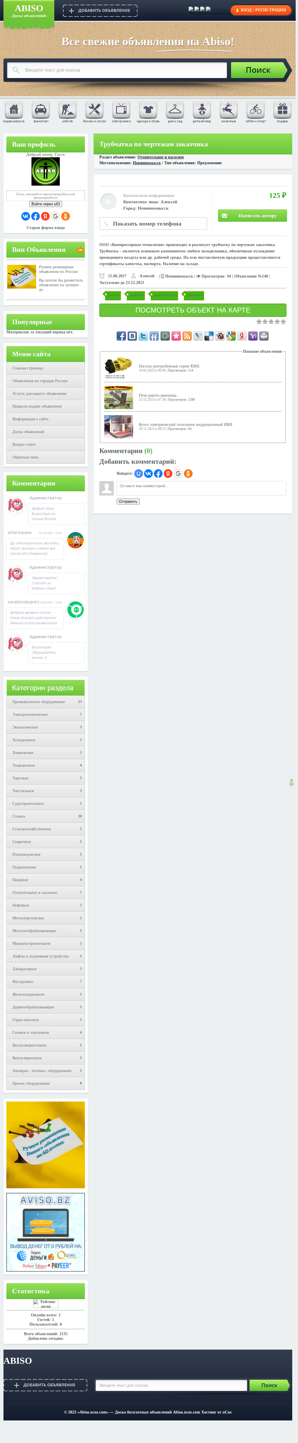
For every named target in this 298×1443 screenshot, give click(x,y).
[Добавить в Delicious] (209, 336)
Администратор (45, 498)
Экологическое (25, 727)
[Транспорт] (40, 111)
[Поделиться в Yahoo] (253, 336)
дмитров (137, 295)
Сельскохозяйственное (31, 829)
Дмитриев (195, 295)
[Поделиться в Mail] (165, 336)
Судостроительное (28, 803)
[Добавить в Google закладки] (231, 336)
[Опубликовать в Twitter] (202, 10)
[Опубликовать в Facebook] (196, 10)
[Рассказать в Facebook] (121, 336)
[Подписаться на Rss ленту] (187, 336)
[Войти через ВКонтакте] (25, 216)
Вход (246, 10)
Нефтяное (20, 905)
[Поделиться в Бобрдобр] (220, 336)
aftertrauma (19, 532)
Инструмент (22, 982)
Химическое (22, 753)
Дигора (114, 295)
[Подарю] (282, 111)
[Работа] (67, 111)
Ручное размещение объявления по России (58, 269)
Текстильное (23, 791)
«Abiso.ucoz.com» (93, 1412)
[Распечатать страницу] (264, 336)
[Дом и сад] (175, 111)
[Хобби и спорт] (255, 111)
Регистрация (270, 10)
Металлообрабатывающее (34, 931)
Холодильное (23, 740)
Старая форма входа (46, 228)
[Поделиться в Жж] (198, 336)
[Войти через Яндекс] (45, 216)
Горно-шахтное (25, 1020)
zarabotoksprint (23, 602)
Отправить (128, 501)
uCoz (227, 1412)
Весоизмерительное (29, 1045)
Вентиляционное (27, 1058)
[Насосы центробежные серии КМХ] (118, 368)
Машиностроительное (31, 943)
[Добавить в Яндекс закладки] (242, 336)
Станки (18, 816)
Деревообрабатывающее (33, 1007)
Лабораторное (24, 969)
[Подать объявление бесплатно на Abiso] (100, 10)
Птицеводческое (26, 854)
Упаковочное (23, 765)
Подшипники (24, 867)
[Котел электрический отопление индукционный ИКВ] (118, 426)
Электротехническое (30, 714)
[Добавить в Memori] (176, 336)
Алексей (169, 201)
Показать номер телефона (147, 223)
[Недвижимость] (14, 111)
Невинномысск (147, 163)
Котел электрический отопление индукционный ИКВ (185, 424)
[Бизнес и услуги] (94, 111)
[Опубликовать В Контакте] (191, 10)
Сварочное (21, 842)
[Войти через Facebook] (35, 216)
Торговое (20, 778)
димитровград (165, 295)
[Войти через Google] (55, 216)
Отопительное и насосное (34, 892)
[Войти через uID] (138, 473)
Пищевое (20, 880)
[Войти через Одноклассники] (65, 216)
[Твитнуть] (143, 336)
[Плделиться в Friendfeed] (154, 336)
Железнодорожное (28, 994)
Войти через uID (45, 204)
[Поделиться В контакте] (132, 336)
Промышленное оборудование (38, 702)
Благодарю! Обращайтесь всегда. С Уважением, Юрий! (44, 657)
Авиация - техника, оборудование (42, 1071)
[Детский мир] (202, 111)
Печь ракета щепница (157, 395)
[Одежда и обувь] (148, 111)
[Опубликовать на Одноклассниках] (208, 10)
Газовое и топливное (30, 1032)
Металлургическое (28, 918)
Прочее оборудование (31, 1083)
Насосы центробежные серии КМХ (169, 366)
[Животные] (228, 111)
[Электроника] (121, 111)
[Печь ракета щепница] (118, 397)
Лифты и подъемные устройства (40, 956)
